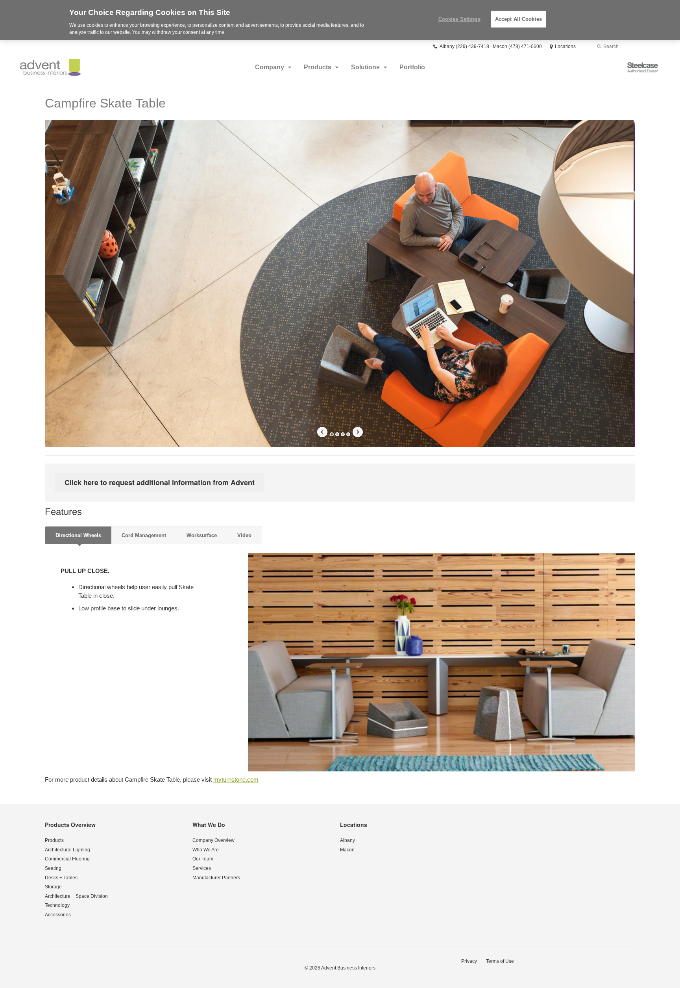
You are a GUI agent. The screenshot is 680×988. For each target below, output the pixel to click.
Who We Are (205, 850)
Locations (353, 825)
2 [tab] (337, 434)
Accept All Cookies (518, 19)
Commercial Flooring (67, 859)
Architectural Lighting (67, 850)
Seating (53, 868)
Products (317, 67)
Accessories (58, 915)
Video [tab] (244, 535)
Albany (347, 840)
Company (269, 67)
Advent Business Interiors (348, 968)
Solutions (365, 67)
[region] (340, 20)
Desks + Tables (61, 877)
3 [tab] (343, 434)
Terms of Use (500, 961)
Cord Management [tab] (144, 535)
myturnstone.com (236, 779)
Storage (53, 887)
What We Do (208, 825)
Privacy (469, 961)
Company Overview (213, 840)
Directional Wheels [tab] (78, 535)
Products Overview (70, 825)
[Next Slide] (358, 432)
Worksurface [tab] (202, 535)
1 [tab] (332, 434)
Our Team (202, 859)
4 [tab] (348, 434)
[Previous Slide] (322, 432)
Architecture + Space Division (76, 896)
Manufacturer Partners (216, 877)
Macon (347, 850)
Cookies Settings (459, 19)
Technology (57, 905)
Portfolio (412, 67)
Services (201, 868)
